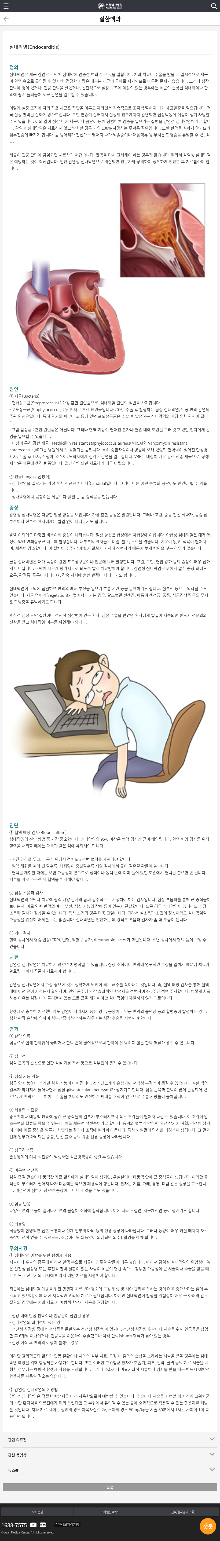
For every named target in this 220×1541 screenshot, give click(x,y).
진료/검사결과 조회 (182, 1512)
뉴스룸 (13, 1470)
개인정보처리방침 (67, 1524)
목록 (110, 1487)
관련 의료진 (17, 1439)
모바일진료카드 (110, 1512)
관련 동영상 (17, 1455)
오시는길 (37, 1512)
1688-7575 (14, 1525)
